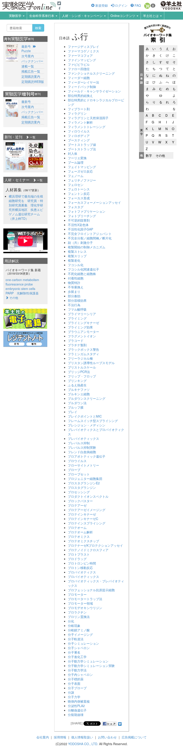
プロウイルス (77, 461)
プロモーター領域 (80, 603)
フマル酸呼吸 (77, 309)
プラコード (75, 340)
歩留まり (74, 291)
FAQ (137, 5)
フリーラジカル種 (80, 358)
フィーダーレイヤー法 (83, 82)
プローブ (74, 469)
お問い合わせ (107, 737)
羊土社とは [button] (151, 15)
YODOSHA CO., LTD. (83, 744)
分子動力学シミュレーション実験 (91, 665)
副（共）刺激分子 (80, 242)
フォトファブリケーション (86, 211)
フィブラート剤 (79, 109)
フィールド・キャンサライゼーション (94, 91)
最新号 (26, 46)
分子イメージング (80, 634)
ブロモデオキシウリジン (85, 607)
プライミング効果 (80, 327)
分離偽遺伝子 (77, 710)
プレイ (72, 412)
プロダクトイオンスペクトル (88, 496)
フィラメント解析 (80, 122)
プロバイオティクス (82, 572)
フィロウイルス (79, 131)
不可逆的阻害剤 (79, 220)
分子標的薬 (75, 679)
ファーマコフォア (80, 55)
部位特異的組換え (80, 95)
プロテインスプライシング (86, 523)
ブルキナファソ (79, 389)
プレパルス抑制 (79, 443)
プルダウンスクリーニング (86, 398)
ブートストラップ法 (82, 149)
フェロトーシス (79, 189)
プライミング (77, 318)
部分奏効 (74, 296)
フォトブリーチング (82, 216)
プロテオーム (77, 527)
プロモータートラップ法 (85, 599)
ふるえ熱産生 (77, 385)
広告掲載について (134, 737)
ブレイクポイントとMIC (85, 416)
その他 (160, 155)
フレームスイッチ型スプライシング (93, 420)
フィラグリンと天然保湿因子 (88, 118)
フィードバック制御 (82, 86)
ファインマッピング (82, 60)
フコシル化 (75, 265)
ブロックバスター (80, 501)
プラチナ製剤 (77, 345)
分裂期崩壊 (75, 714)
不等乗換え (75, 287)
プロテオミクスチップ (83, 541)
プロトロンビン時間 (82, 563)
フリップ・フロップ (82, 376)
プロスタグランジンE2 (84, 483)
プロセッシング (79, 492)
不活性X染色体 (78, 224)
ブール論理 (75, 162)
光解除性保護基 (28, 293)
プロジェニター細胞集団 (85, 478)
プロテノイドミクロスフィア (88, 550)
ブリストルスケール (82, 367)
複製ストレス (77, 251)
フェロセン (75, 184)
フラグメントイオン (82, 336)
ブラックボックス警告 (83, 349)
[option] (15, 156)
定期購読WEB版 (32, 81)
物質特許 (74, 282)
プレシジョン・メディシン (86, 425)
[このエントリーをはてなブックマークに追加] (120, 723)
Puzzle (26, 51)
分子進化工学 (77, 656)
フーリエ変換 (77, 158)
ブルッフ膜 (75, 407)
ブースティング (79, 140)
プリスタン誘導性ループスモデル (91, 363)
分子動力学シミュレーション (88, 661)
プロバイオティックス (83, 576)
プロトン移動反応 (80, 567)
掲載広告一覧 (30, 71)
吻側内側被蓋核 (79, 701)
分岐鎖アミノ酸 (79, 630)
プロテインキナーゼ (82, 514)
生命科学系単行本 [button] (42, 15)
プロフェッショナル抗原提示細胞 (91, 590)
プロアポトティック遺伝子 (86, 456)
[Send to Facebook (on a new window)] (109, 723)
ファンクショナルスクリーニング (91, 73)
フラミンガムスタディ (83, 354)
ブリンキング (77, 380)
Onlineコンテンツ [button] (123, 15)
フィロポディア (79, 135)
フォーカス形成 (79, 198)
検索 (38, 28)
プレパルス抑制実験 (82, 447)
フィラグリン (77, 113)
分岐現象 (74, 625)
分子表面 (74, 683)
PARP (10, 293)
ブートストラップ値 (82, 144)
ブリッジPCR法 (79, 371)
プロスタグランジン (82, 487)
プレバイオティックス (83, 438)
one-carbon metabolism (22, 279)
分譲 (71, 692)
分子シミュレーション (83, 643)
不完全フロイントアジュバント (90, 233)
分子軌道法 (75, 639)
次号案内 (27, 56)
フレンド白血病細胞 (82, 452)
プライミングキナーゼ (83, 322)
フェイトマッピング (82, 167)
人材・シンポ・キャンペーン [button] (83, 15)
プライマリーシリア (82, 314)
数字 (149, 155)
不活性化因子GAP (80, 229)
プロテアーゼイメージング (86, 510)
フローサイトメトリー (83, 465)
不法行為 (74, 305)
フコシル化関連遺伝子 (83, 269)
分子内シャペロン (80, 674)
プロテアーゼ (77, 505)
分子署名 (74, 652)
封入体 (72, 153)
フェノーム (75, 175)
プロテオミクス (79, 536)
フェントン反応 (79, 193)
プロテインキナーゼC (83, 518)
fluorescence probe (19, 284)
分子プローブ (77, 688)
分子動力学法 (77, 670)
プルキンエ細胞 (79, 394)
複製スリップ (77, 256)
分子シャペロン (79, 648)
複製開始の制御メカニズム (86, 247)
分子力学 (74, 697)
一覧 (32, 137)
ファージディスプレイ (83, 46)
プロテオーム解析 (80, 532)
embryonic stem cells (20, 288)
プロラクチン (77, 612)
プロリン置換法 (79, 616)
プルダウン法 (77, 403)
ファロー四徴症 (79, 69)
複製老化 (74, 260)
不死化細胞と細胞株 (82, 273)
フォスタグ (75, 207)
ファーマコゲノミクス (83, 51)
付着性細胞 (75, 278)
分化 (71, 621)
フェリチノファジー (82, 180)
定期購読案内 (30, 76)
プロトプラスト (79, 554)
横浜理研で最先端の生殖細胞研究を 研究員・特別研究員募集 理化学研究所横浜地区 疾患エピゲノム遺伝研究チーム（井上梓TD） (26, 207)
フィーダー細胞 (79, 77)
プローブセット (79, 474)
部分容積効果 (77, 300)
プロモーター (77, 594)
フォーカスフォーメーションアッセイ (94, 202)
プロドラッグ (77, 558)
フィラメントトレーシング (86, 126)
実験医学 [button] (15, 15)
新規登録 (101, 5)
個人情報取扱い (82, 737)
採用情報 (60, 737)
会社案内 (42, 737)
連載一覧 (27, 66)
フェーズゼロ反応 (80, 171)
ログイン (120, 5)
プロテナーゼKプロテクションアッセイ (95, 545)
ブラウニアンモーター (83, 331)
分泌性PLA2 (76, 705)
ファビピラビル (79, 64)
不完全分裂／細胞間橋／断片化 (90, 238)
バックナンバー (32, 61)
